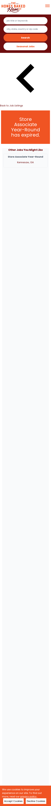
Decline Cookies (36, 801)
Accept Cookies (13, 801)
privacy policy (28, 796)
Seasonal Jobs (25, 46)
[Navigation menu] (47, 6)
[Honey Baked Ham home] (13, 7)
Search (25, 37)
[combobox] (26, 20)
